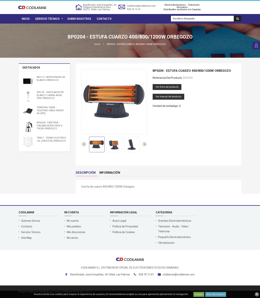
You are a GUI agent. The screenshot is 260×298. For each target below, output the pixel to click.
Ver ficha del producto (167, 87)
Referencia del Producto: (168, 77)
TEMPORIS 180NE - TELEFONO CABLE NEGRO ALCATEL (50, 110)
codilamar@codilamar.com (141, 6)
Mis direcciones (76, 232)
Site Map (26, 237)
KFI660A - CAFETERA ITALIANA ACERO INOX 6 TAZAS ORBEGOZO (49, 125)
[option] (97, 144)
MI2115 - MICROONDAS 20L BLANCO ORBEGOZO (51, 78)
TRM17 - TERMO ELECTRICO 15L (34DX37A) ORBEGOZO (51, 139)
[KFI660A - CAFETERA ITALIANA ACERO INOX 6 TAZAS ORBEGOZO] (28, 126)
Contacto (104, 18)
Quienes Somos (30, 220)
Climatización (166, 242)
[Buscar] (237, 18)
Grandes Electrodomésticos (174, 220)
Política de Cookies (123, 232)
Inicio (26, 18)
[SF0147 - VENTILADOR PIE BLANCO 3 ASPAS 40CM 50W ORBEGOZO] (28, 96)
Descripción (86, 172)
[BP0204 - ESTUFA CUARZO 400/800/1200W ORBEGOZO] (97, 144)
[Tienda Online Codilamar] (32, 7)
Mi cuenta (73, 220)
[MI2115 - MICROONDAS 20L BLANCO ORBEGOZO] (28, 81)
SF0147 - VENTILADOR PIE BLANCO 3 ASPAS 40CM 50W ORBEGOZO (50, 95)
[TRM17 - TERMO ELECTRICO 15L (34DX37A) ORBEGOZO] (28, 142)
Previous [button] (144, 144)
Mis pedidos (74, 226)
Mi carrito (72, 237)
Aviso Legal (119, 220)
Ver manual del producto (168, 96)
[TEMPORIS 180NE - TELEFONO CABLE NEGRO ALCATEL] (28, 111)
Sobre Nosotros (79, 18)
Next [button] (83, 144)
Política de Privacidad (125, 226)
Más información (216, 294)
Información (109, 172)
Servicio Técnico (47, 18)
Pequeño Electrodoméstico (174, 237)
